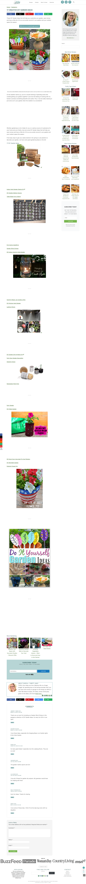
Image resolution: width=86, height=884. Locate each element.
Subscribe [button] (52, 2)
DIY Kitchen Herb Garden (14, 303)
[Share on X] (1, 437)
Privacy (68, 873)
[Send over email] (1, 444)
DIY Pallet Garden (11, 409)
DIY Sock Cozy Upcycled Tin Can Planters (18, 459)
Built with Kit (29, 674)
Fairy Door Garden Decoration (15, 358)
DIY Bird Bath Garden (12, 462)
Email (10, 845)
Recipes (31, 2)
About (67, 871)
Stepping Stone (11, 361)
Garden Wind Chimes (12, 248)
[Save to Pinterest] (1, 439)
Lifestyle (36, 2)
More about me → (70, 37)
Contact (68, 872)
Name (11, 839)
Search (63, 43)
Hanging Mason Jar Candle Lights (16, 299)
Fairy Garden (10, 405)
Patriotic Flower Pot (12, 466)
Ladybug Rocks (11, 307)
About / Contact (44, 2)
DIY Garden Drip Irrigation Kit (15, 354)
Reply (12, 722)
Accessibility (67, 874)
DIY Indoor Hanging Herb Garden (16, 252)
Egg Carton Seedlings (13, 245)
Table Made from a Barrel (14, 196)
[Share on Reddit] (1, 441)
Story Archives (67, 876)
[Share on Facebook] (1, 434)
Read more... (38, 693)
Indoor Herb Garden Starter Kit (15, 189)
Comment (12, 828)
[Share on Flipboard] (1, 446)
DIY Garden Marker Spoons (14, 193)
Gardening (14, 7)
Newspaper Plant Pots (13, 383)
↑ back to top (43, 866)
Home (8, 7)
